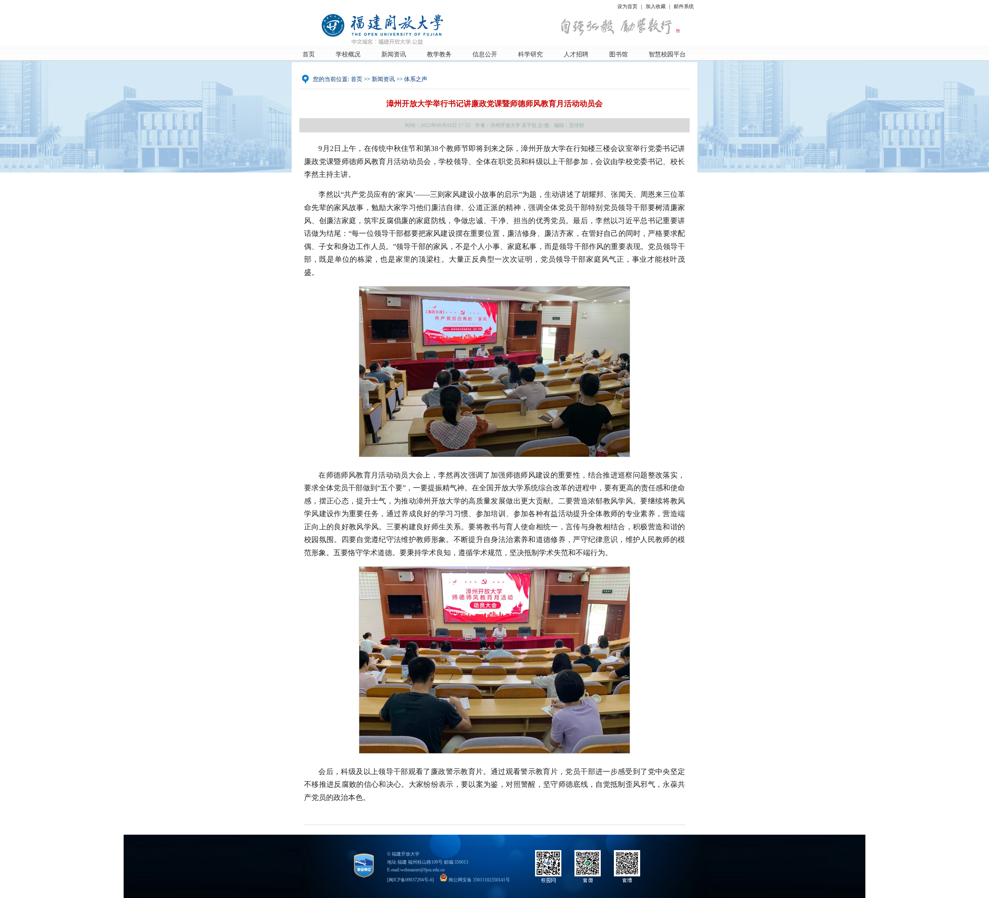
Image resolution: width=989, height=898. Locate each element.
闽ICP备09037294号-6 (410, 880)
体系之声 (415, 79)
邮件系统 (684, 6)
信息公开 (484, 54)
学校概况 (348, 54)
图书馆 (618, 54)
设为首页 (627, 6)
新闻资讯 (393, 54)
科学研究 (530, 54)
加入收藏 (656, 6)
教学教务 (439, 54)
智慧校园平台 (667, 54)
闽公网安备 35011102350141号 (478, 880)
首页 (308, 54)
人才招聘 (576, 54)
